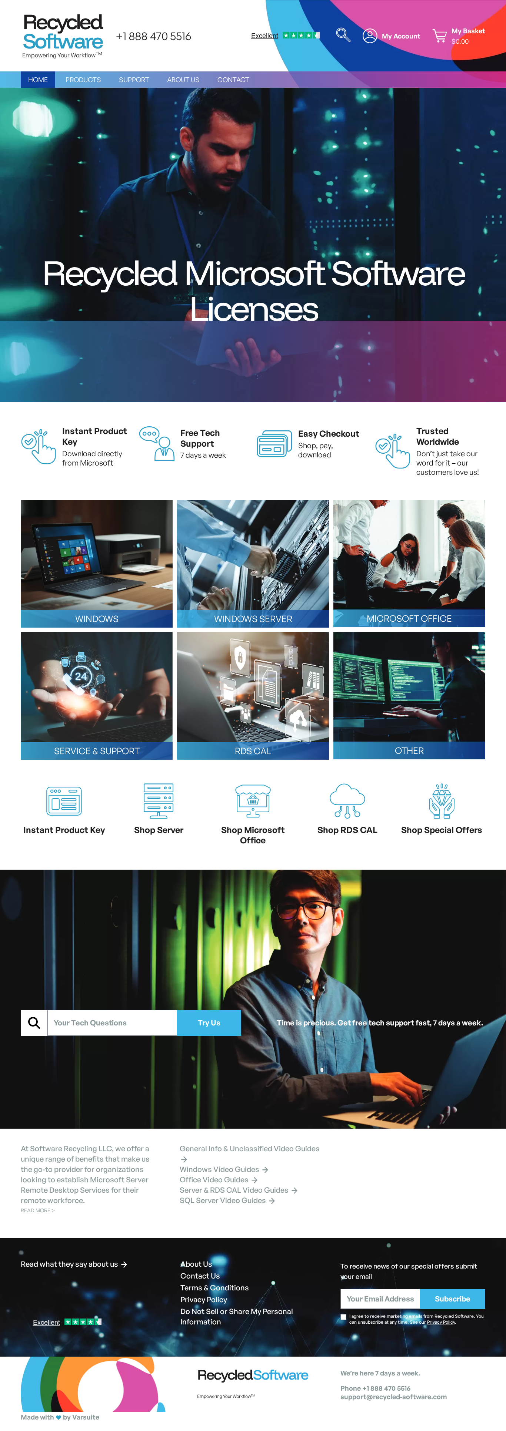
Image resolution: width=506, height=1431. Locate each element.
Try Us (209, 1022)
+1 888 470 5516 (153, 36)
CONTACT (233, 79)
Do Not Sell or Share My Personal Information (236, 1316)
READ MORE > (38, 1210)
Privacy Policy (203, 1299)
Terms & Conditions (214, 1287)
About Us (196, 1264)
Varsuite (85, 1417)
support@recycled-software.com (393, 1397)
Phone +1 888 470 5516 (375, 1388)
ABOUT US (183, 79)
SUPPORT (134, 79)
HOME (38, 79)
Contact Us (200, 1275)
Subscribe (452, 1298)
